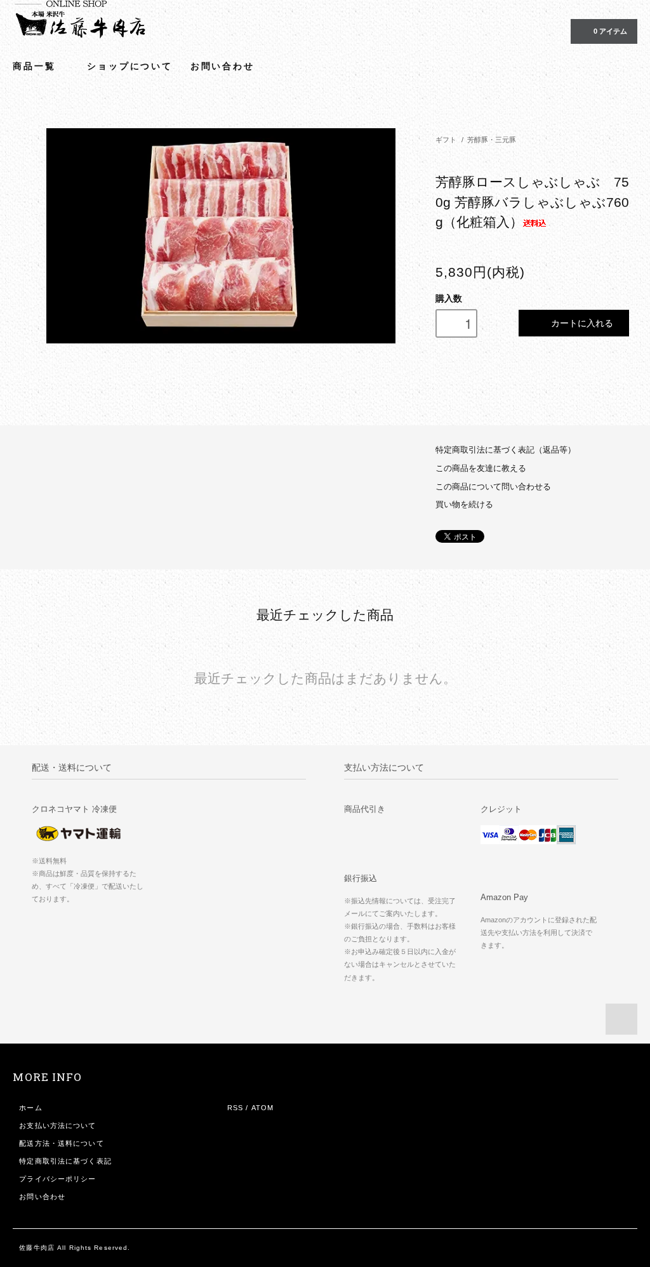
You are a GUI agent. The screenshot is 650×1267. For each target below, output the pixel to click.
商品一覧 (36, 66)
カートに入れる (582, 322)
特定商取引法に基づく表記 (65, 1161)
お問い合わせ (222, 66)
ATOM (262, 1107)
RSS (235, 1107)
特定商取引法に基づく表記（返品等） (505, 450)
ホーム (30, 1107)
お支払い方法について (57, 1125)
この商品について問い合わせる (493, 486)
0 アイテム (610, 31)
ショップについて (129, 66)
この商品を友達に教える (480, 468)
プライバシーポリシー (57, 1179)
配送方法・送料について (61, 1143)
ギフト (445, 139)
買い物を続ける (464, 504)
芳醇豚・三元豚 (491, 139)
